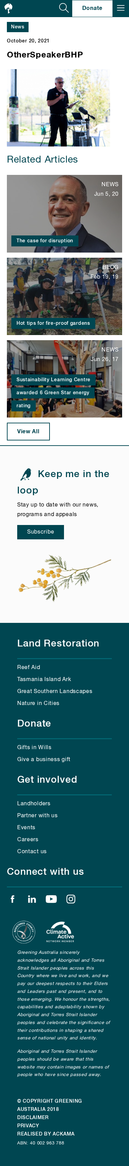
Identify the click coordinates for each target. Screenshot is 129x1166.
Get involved (47, 780)
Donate (92, 8)
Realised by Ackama (46, 1134)
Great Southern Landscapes (55, 691)
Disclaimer (33, 1117)
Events (26, 828)
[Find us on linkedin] (31, 901)
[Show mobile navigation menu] (120, 8)
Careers (28, 840)
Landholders (34, 804)
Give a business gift (44, 760)
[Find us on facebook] (12, 901)
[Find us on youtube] (51, 901)
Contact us (32, 852)
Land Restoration (58, 644)
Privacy (28, 1126)
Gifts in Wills (34, 748)
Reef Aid (28, 667)
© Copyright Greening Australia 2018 (49, 1105)
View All (28, 431)
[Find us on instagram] (70, 901)
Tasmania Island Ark (44, 679)
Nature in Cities (38, 703)
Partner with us (37, 816)
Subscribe (40, 532)
